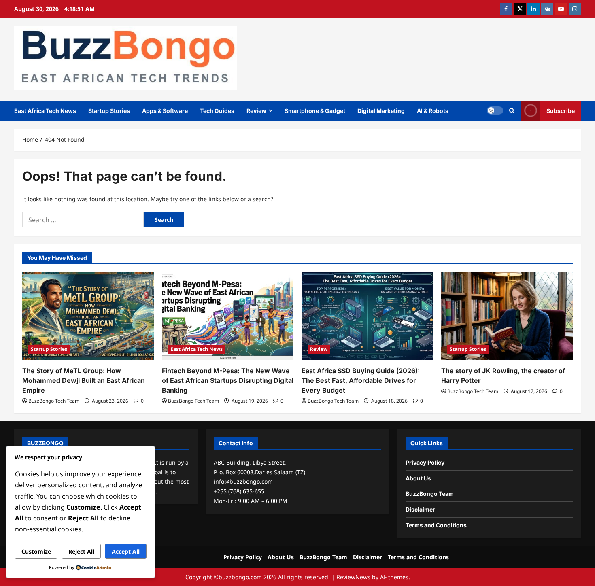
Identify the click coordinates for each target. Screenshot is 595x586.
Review (256, 110)
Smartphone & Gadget (315, 110)
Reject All (81, 551)
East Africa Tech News (45, 110)
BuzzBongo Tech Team (53, 400)
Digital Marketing (381, 110)
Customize (36, 551)
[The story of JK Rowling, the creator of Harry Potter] (507, 316)
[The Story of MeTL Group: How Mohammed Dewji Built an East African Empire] (88, 316)
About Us (418, 478)
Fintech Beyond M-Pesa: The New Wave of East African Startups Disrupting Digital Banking (227, 380)
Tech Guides (217, 110)
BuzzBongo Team (430, 493)
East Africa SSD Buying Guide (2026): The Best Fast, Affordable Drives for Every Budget (361, 380)
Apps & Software (165, 110)
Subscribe (560, 110)
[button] (511, 111)
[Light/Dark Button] (495, 110)
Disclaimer (420, 509)
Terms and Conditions (436, 525)
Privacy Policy (425, 462)
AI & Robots (432, 110)
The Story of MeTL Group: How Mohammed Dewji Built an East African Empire (83, 380)
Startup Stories (109, 110)
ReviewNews (353, 577)
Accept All (126, 551)
